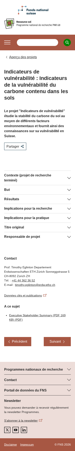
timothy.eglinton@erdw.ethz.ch (35, 284)
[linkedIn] (24, 430)
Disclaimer (10, 444)
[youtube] (15, 430)
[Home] (37, 23)
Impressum (27, 444)
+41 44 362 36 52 (23, 280)
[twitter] (7, 430)
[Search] (67, 42)
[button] (7, 42)
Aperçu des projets (23, 57)
